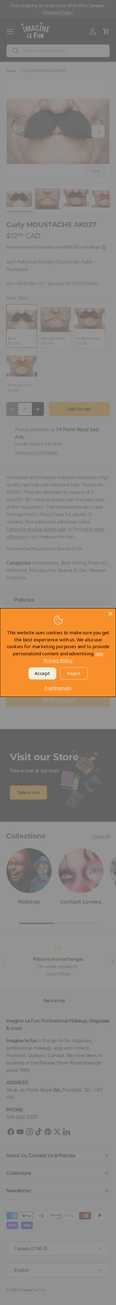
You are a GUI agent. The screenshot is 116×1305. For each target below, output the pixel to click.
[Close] (110, 614)
